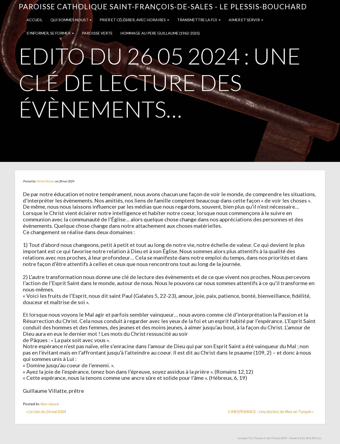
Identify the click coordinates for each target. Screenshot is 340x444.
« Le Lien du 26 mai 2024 (46, 411)
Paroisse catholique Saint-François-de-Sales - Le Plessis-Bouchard (163, 6)
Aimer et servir (245, 20)
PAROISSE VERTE (97, 33)
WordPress (313, 438)
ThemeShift (279, 438)
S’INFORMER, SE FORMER (49, 33)
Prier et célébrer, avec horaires (133, 20)
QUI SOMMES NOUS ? (69, 20)
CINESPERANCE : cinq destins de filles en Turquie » (271, 411)
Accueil (34, 20)
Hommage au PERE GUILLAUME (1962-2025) (160, 33)
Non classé (50, 404)
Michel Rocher (45, 181)
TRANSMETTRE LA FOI (197, 20)
